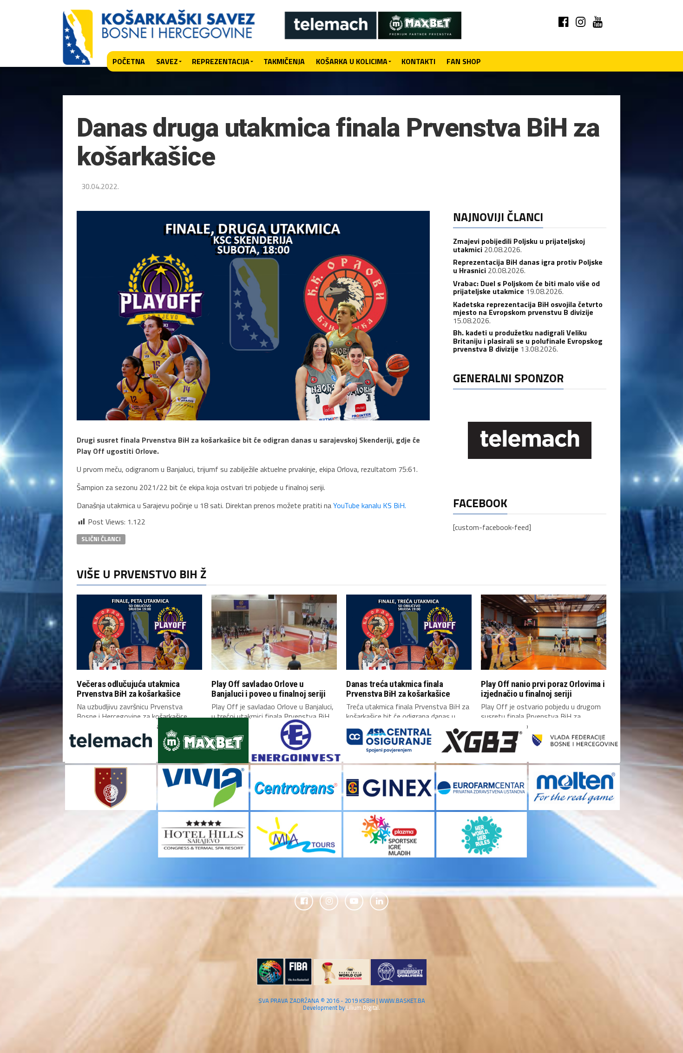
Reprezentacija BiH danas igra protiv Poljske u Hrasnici (528, 266)
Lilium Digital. (363, 1007)
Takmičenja (284, 61)
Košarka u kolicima (351, 61)
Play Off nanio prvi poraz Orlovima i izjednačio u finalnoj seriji (542, 689)
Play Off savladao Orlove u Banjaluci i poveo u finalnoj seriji (268, 689)
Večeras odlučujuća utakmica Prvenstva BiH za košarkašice (128, 689)
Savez (167, 61)
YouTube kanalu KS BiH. (369, 505)
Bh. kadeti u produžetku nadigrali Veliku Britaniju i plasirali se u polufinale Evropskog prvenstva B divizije (528, 340)
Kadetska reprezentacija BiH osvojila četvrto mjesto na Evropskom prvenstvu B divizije (528, 308)
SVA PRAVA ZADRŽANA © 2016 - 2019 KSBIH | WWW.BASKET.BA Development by (341, 1004)
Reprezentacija (221, 61)
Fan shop (464, 61)
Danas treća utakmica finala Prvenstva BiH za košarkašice (398, 689)
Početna (128, 61)
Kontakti (418, 61)
